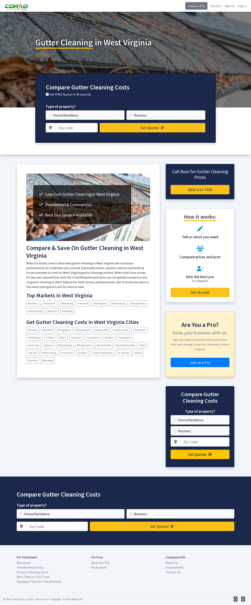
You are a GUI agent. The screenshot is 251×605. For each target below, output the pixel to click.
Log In (242, 6)
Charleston (49, 303)
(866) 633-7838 (200, 189)
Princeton (67, 353)
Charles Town (120, 330)
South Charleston (102, 353)
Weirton (52, 311)
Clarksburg (66, 303)
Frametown (93, 337)
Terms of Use (42, 599)
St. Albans (123, 353)
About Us (172, 563)
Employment (175, 567)
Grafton (109, 337)
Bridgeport (64, 330)
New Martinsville (125, 345)
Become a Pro (100, 563)
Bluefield (48, 330)
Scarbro (82, 353)
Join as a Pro (196, 6)
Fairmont (83, 303)
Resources (23, 563)
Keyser (48, 345)
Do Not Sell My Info (73, 599)
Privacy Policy (26, 599)
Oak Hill (32, 353)
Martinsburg (119, 303)
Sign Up (230, 6)
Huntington (100, 303)
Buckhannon (83, 330)
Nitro (143, 345)
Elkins (62, 337)
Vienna (138, 353)
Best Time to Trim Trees (33, 577)
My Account (98, 567)
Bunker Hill (101, 330)
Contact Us (173, 572)
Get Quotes (150, 127)
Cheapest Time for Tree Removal (39, 581)
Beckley (32, 303)
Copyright (56, 599)
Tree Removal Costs (30, 567)
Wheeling (67, 311)
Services (216, 6)
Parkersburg (35, 311)
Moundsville (104, 345)
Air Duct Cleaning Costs (32, 572)
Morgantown (138, 303)
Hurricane (33, 345)
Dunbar (50, 337)
